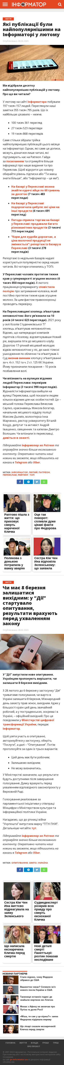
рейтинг (23, 475)
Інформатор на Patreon (38, 445)
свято (33, 863)
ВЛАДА (34, 1042)
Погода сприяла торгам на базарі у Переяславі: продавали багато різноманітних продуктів (35, 223)
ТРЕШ (56, 1042)
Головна (10, 1042)
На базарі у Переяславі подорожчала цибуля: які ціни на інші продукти (35, 207)
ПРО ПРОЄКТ (33, 1046)
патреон (44, 472)
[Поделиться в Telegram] (28, 869)
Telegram (21, 462)
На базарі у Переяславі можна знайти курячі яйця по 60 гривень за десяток (35, 190)
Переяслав (10, 475)
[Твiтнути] (37, 481)
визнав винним (19, 358)
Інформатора (37, 102)
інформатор (19, 472)
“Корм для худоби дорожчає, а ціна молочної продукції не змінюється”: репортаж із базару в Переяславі (36, 242)
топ (32, 475)
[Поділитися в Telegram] (28, 481)
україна (43, 863)
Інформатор (11, 728)
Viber (36, 462)
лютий (33, 472)
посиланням (15, 161)
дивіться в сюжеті (16, 438)
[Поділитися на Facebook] (20, 481)
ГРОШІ (45, 1042)
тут (33, 828)
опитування (19, 863)
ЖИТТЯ (23, 1042)
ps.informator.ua (19, 1059)
